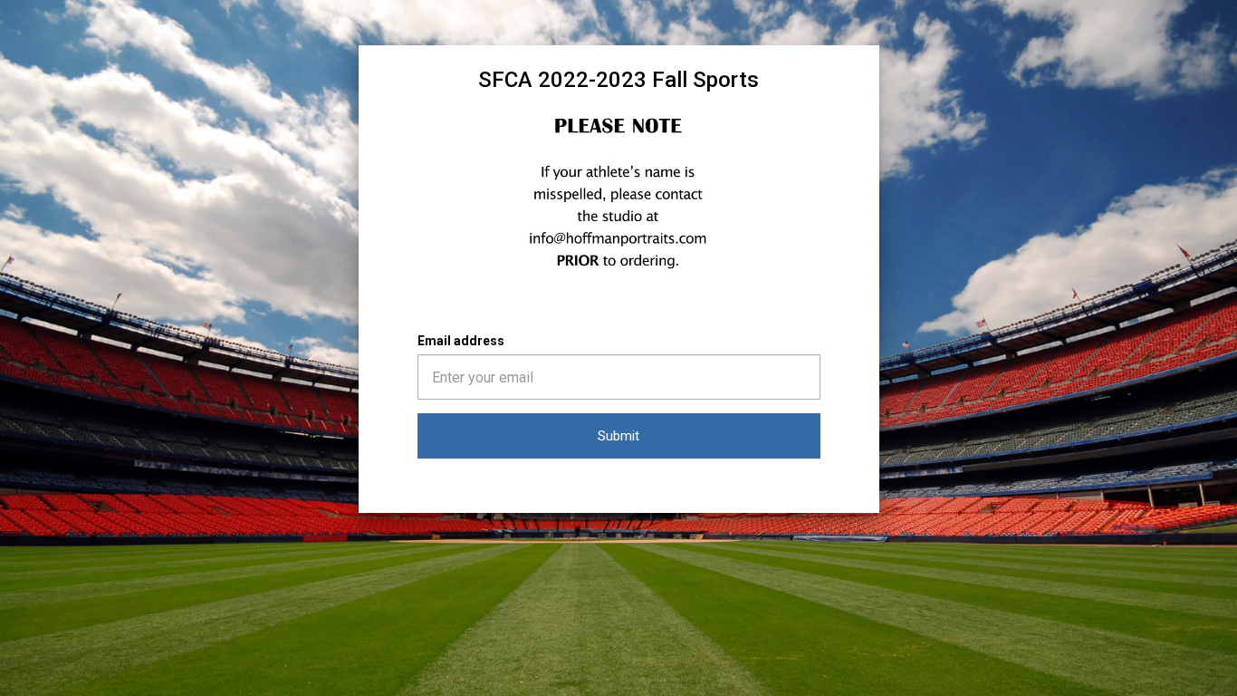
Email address (460, 341)
